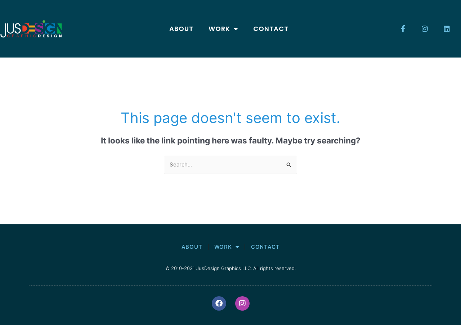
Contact (270, 28)
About (181, 28)
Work (219, 28)
